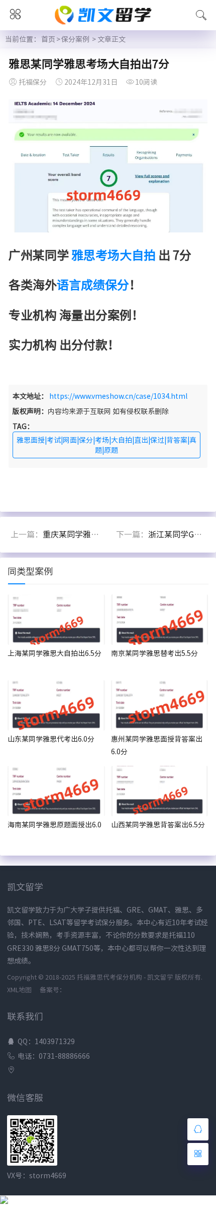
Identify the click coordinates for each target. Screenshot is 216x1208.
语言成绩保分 (93, 285)
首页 (48, 39)
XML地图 (19, 990)
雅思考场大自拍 (113, 255)
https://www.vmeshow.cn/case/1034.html (118, 396)
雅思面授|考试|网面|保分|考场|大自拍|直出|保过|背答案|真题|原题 (106, 445)
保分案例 (75, 39)
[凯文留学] (107, 26)
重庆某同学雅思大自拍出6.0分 (96, 534)
